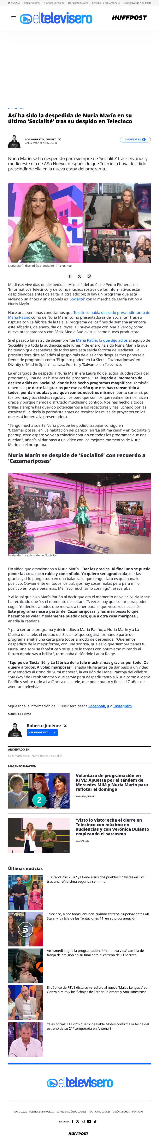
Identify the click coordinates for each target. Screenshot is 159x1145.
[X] (59, 139)
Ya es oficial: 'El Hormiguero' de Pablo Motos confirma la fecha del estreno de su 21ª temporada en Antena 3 (98, 1026)
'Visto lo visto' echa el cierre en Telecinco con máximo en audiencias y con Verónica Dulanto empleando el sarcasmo (112, 826)
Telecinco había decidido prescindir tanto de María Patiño (79, 315)
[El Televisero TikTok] (95, 1121)
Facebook (96, 706)
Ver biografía (38, 732)
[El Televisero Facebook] (72, 1122)
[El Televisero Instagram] (83, 1121)
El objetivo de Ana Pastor (138, 3)
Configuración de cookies (71, 1111)
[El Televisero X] (77, 1121)
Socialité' (77, 299)
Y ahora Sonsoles (54, 3)
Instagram (122, 706)
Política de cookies (100, 1111)
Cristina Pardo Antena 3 (106, 3)
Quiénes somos (121, 1111)
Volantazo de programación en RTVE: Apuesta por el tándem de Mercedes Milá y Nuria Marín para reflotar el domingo (112, 782)
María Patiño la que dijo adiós (102, 340)
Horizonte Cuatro (78, 3)
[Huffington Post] (129, 18)
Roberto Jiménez (43, 139)
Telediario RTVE (31, 3)
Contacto (137, 1111)
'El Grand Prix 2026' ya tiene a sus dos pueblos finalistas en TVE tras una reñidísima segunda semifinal (96, 879)
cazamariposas (18, 756)
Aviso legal (20, 1111)
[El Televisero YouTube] (89, 1121)
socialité (56, 756)
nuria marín (40, 756)
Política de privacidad (41, 1111)
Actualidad (16, 108)
